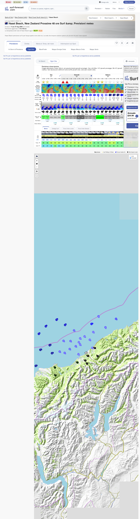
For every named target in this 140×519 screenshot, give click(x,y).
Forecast (133, 158)
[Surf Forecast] (14, 8)
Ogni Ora (31, 49)
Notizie (107, 8)
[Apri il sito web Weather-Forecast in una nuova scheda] (34, 2)
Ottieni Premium (129, 2)
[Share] (127, 43)
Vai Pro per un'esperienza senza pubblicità (17, 56)
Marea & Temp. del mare (45, 43)
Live (132, 156)
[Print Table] (132, 43)
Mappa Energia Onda (59, 49)
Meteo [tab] (46, 128)
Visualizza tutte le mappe (37, 90)
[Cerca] (86, 8)
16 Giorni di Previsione (15, 49)
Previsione (13, 43)
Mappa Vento (94, 49)
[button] (54, 364)
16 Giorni (42, 61)
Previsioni (98, 8)
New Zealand (21, 17)
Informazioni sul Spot (68, 43)
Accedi (131, 8)
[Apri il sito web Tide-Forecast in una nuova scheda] (26, 2)
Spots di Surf (9, 17)
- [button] (36, 167)
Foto (114, 8)
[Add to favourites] (116, 43)
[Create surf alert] (122, 43)
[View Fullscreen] (36, 175)
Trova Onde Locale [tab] (68, 128)
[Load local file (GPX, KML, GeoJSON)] (36, 156)
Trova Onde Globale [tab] (83, 128)
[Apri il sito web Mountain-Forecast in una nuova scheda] (17, 2)
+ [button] (36, 161)
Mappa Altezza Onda (78, 49)
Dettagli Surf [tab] (55, 128)
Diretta (26, 43)
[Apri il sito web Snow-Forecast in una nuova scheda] (8, 2)
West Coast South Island (38, 17)
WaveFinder (43, 49)
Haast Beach (53, 17)
